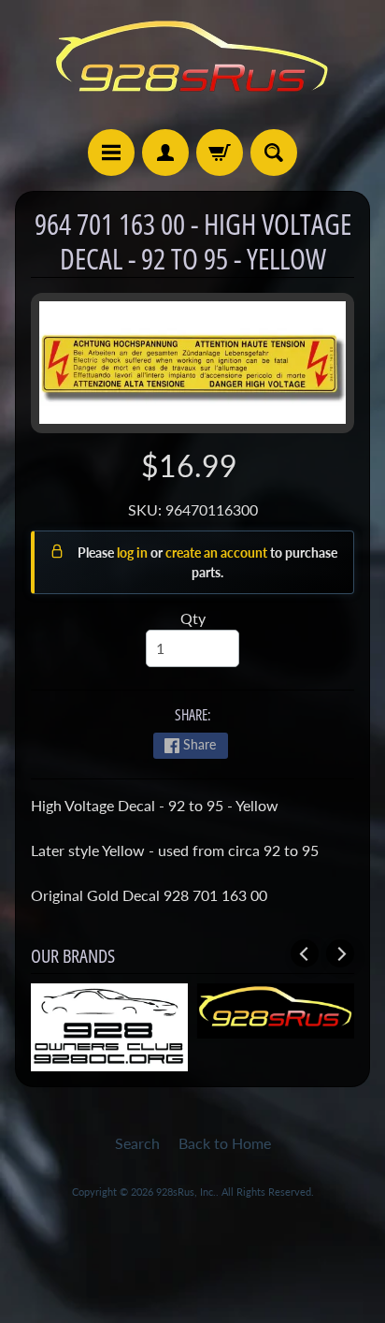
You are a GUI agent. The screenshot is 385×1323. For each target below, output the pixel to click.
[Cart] (219, 152)
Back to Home (224, 1143)
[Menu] (111, 152)
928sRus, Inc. (186, 1191)
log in (133, 552)
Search (137, 1143)
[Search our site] (273, 152)
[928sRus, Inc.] (192, 64)
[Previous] (305, 953)
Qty (193, 618)
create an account (217, 552)
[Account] (165, 152)
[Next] (340, 953)
